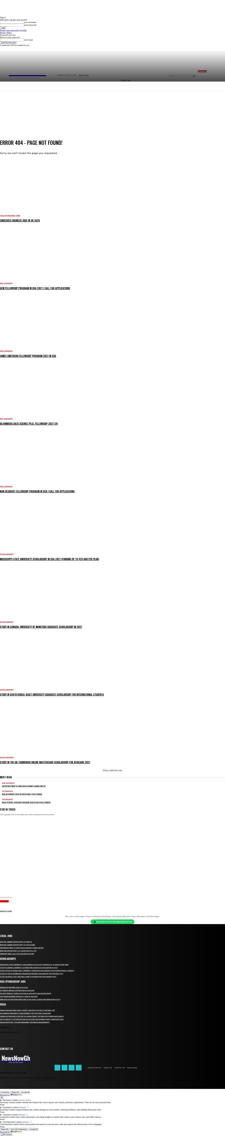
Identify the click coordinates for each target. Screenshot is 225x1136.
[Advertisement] (112, 110)
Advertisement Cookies (12, 1122)
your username (30, 22)
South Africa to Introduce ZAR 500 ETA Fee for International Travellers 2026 (32, 1019)
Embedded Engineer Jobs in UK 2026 (14, 987)
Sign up (4, 901)
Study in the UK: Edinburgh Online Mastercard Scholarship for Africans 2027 (31, 974)
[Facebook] (57, 1067)
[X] (71, 1067)
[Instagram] (64, 1067)
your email (28, 40)
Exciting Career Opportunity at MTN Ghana (17, 945)
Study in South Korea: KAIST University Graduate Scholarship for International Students (37, 971)
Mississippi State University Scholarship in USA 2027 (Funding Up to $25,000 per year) (34, 965)
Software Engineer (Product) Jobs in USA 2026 (19, 996)
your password (30, 25)
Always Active (25, 1100)
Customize (5, 1092)
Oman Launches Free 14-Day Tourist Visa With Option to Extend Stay (27, 1010)
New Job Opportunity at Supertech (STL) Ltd (18, 951)
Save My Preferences (19, 1129)
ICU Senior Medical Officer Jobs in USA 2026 (17, 990)
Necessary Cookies (10, 1100)
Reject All (15, 1092)
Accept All (25, 1092)
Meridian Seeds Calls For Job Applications (17, 954)
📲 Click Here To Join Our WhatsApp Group (112, 922)
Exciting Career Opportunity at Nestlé (16, 942)
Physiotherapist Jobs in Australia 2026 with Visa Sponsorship (25, 993)
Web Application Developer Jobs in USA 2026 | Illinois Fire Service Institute (30, 999)
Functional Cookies (11, 1107)
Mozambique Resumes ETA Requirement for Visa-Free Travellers (25, 1013)
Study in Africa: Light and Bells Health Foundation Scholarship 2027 (28, 977)
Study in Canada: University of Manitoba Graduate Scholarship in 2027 (29, 968)
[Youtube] (79, 1067)
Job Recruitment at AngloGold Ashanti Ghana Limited (21, 948)
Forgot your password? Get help (13, 30)
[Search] (194, 76)
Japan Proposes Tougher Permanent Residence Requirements (25, 1022)
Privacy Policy (6, 33)
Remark (22, 1107)
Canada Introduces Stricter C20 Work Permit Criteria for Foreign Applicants (32, 1016)
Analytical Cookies (10, 1115)
